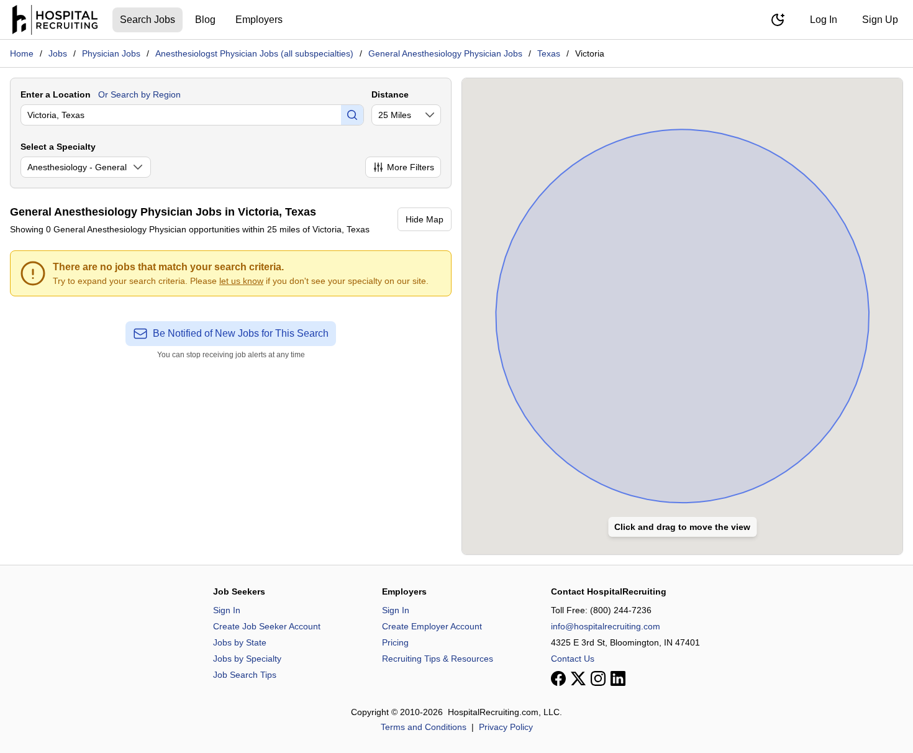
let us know (241, 281)
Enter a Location (55, 94)
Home (22, 53)
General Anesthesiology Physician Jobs (445, 53)
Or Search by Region (139, 94)
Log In (823, 19)
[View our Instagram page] (598, 678)
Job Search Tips (244, 675)
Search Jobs (147, 19)
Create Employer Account (432, 626)
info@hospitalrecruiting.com (605, 626)
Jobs (57, 53)
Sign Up (880, 19)
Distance (390, 94)
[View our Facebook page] (558, 678)
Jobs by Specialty (247, 659)
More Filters (410, 167)
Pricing (395, 642)
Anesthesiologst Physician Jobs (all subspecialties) (254, 53)
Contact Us (572, 659)
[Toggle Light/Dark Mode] (777, 19)
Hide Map (424, 219)
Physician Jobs (111, 53)
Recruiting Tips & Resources (437, 659)
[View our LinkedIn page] (618, 678)
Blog (205, 19)
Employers (259, 19)
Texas (548, 53)
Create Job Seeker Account (266, 626)
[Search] (352, 115)
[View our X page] (578, 678)
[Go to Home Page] (55, 20)
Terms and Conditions (423, 727)
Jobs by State (239, 642)
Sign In (226, 610)
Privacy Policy (506, 727)
